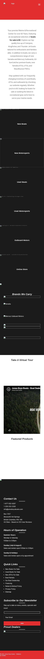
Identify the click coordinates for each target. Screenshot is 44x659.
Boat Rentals (9, 578)
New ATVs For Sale (12, 575)
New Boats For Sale (12, 569)
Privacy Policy (10, 589)
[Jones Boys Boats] (12, 4)
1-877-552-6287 (10, 504)
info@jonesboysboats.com (13, 509)
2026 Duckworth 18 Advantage (20, 474)
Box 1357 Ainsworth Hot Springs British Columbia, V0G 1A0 (13, 517)
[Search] (30, 4)
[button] (39, 4)
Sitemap (8, 592)
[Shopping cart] (33, 4)
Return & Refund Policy (13, 586)
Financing (8, 583)
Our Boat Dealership (12, 580)
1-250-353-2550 (10, 506)
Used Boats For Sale (12, 572)
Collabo (4, 655)
